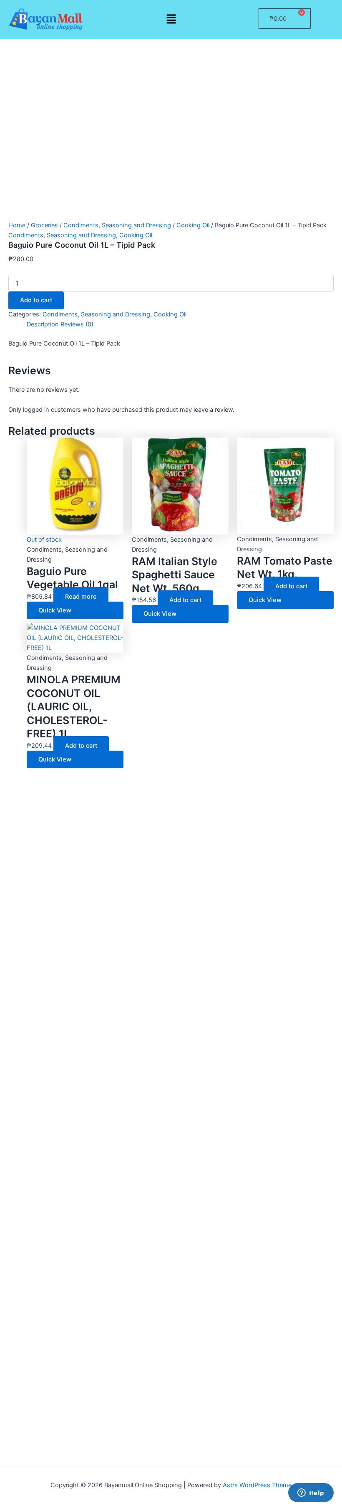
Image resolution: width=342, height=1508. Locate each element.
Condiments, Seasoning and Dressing (117, 225)
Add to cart (36, 300)
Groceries (44, 225)
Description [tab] (43, 324)
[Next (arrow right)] (327, 926)
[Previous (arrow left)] (14, 926)
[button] (171, 19)
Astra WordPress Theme (257, 1485)
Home (16, 225)
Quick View (54, 610)
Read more (81, 596)
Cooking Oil (192, 225)
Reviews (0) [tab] (76, 324)
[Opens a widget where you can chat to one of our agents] (311, 1493)
